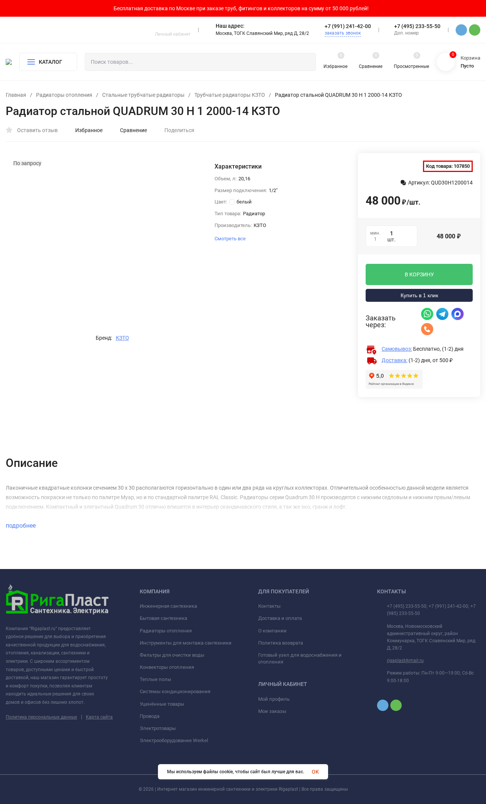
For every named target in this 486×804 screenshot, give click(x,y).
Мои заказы (272, 711)
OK (315, 772)
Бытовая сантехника (163, 618)
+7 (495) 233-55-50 (417, 26)
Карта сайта (99, 717)
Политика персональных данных (41, 717)
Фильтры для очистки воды (172, 655)
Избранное (89, 130)
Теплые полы (155, 679)
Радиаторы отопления (64, 95)
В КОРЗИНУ (419, 274)
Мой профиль (274, 699)
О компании (272, 631)
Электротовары (158, 728)
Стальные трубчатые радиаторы (143, 95)
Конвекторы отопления (167, 667)
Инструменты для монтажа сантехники (186, 643)
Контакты (269, 606)
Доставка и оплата (280, 618)
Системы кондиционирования (175, 691)
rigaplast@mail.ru (405, 660)
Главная (16, 95)
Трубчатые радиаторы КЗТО (229, 95)
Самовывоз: (397, 349)
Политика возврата (280, 643)
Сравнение (133, 130)
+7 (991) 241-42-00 (348, 26)
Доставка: (394, 360)
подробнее (21, 525)
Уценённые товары (162, 704)
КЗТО (122, 338)
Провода (149, 716)
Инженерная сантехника (168, 606)
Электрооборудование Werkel (174, 740)
